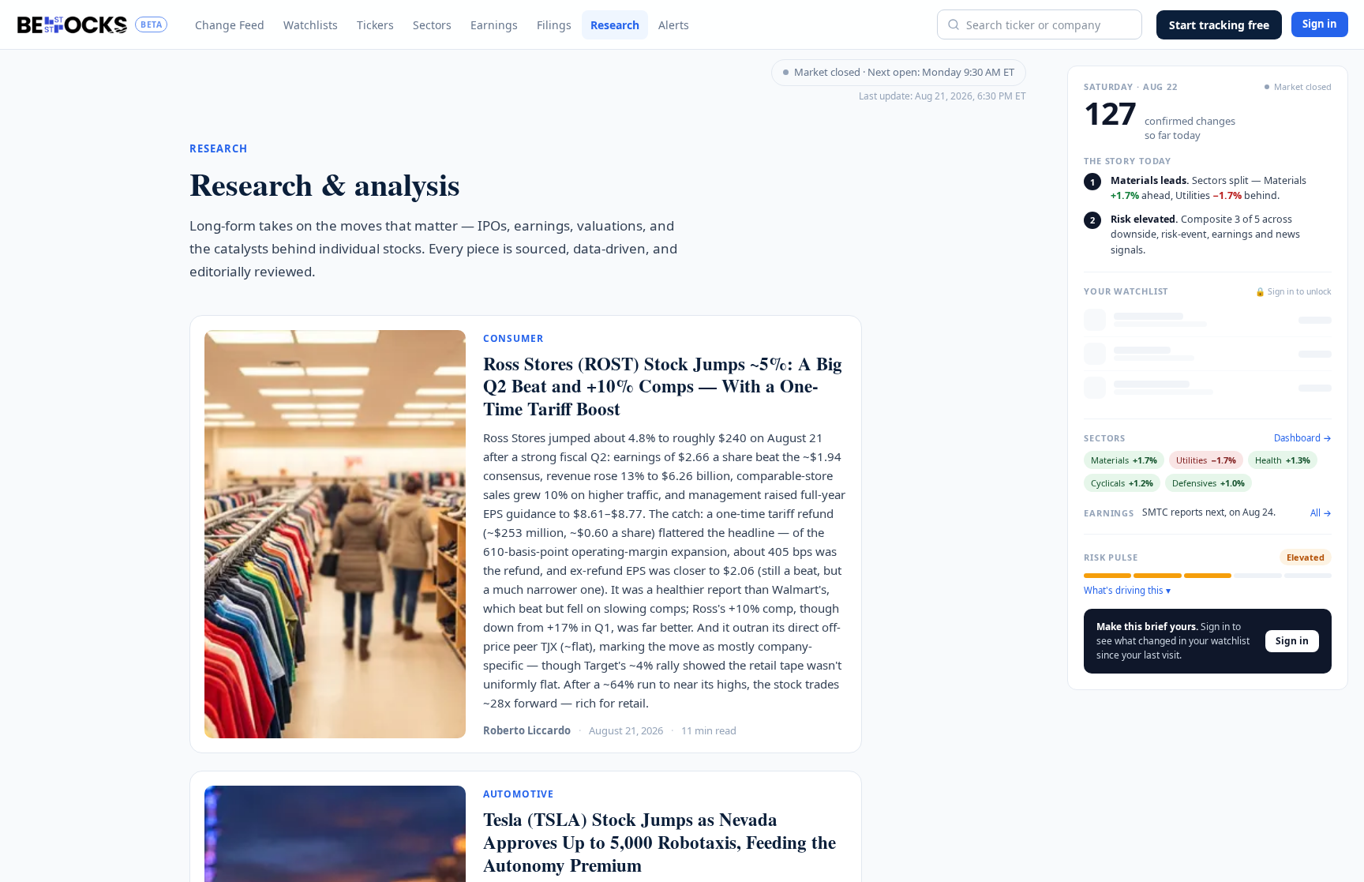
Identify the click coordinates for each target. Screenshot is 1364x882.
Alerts (673, 24)
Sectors (432, 24)
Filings (554, 24)
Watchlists (310, 24)
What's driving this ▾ (1127, 590)
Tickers (375, 24)
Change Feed (229, 24)
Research (614, 24)
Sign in (1319, 24)
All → (1321, 513)
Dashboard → (1303, 438)
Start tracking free (1219, 24)
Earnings (494, 24)
